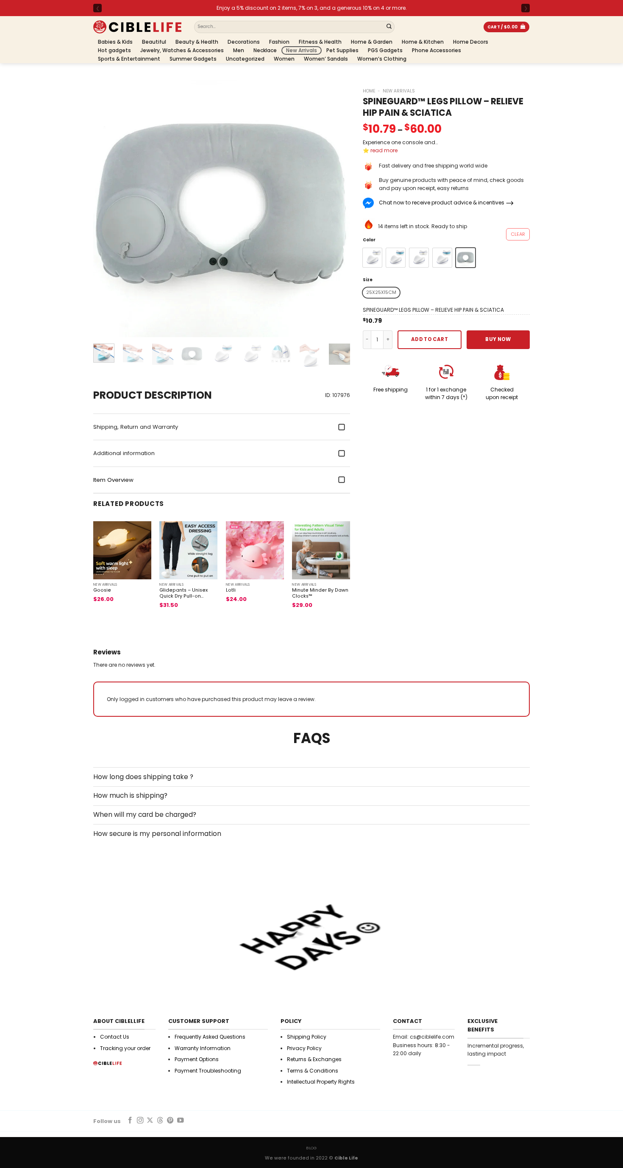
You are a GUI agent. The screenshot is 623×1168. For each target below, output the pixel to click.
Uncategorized (245, 58)
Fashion (279, 41)
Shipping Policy (306, 1036)
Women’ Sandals (326, 58)
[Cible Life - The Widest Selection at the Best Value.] (137, 27)
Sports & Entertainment (129, 58)
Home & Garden (371, 41)
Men (238, 50)
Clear (518, 234)
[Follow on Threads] (160, 1120)
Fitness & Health (320, 41)
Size (368, 280)
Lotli (231, 590)
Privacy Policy (304, 1048)
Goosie (102, 590)
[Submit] (389, 27)
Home (369, 91)
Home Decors (470, 41)
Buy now (498, 339)
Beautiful (154, 41)
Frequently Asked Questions (210, 1036)
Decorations (244, 41)
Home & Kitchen (423, 41)
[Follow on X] (150, 1120)
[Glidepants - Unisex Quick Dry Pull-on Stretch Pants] (188, 550)
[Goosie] (122, 550)
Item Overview (113, 480)
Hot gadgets (114, 50)
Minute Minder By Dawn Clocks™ (320, 593)
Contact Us (114, 1036)
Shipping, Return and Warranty (135, 427)
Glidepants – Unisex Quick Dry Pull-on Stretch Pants (183, 593)
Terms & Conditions (312, 1070)
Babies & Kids (115, 41)
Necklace (265, 50)
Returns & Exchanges (314, 1059)
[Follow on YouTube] (180, 1120)
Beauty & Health (196, 41)
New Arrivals (301, 50)
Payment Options (197, 1059)
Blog (311, 1148)
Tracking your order (125, 1048)
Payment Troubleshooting (208, 1070)
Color (369, 240)
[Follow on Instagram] (140, 1120)
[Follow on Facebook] (130, 1120)
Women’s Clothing (381, 58)
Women (284, 58)
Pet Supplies (342, 50)
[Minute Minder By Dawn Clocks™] (321, 550)
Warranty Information (203, 1048)
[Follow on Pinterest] (170, 1120)
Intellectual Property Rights (321, 1081)
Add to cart (429, 339)
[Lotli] (255, 550)
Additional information (124, 453)
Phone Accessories (436, 50)
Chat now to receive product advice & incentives (441, 202)
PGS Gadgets (385, 50)
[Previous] (109, 208)
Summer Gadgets (193, 58)
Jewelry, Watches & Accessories (182, 50)
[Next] (334, 208)
